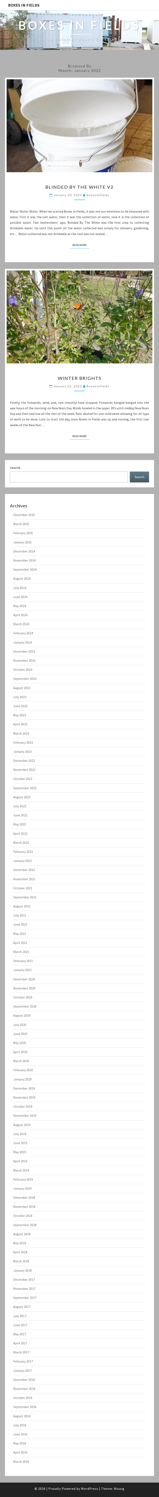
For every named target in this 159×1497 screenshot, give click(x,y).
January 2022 (22, 861)
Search (15, 468)
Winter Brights (79, 378)
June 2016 (20, 1434)
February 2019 (23, 1179)
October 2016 (22, 1398)
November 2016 (24, 1389)
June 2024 (20, 597)
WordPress (89, 1488)
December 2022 (24, 760)
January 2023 (22, 751)
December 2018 (24, 1197)
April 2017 (20, 1343)
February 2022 (23, 852)
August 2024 (21, 578)
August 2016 (21, 1416)
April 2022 (20, 833)
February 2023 (23, 742)
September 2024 (24, 569)
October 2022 (22, 779)
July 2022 (19, 806)
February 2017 (23, 1361)
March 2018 (21, 1261)
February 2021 (23, 961)
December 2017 (24, 1279)
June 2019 (20, 1143)
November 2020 (24, 988)
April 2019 (20, 1161)
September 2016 (24, 1407)
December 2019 (24, 1088)
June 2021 (20, 924)
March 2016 (21, 1462)
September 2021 (24, 897)
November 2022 (24, 770)
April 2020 (20, 1052)
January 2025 (22, 542)
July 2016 (19, 1425)
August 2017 (21, 1307)
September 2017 (24, 1298)
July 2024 (19, 588)
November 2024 (24, 560)
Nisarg (119, 1488)
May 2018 (19, 1243)
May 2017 (19, 1334)
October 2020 (22, 997)
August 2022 (21, 797)
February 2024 (23, 633)
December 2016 (24, 1380)
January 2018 (22, 1270)
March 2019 (21, 1170)
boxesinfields (98, 195)
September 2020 (24, 1006)
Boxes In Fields (24, 5)
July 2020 (19, 1025)
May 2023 (19, 715)
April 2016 (20, 1452)
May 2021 (19, 934)
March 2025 (21, 524)
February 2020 (23, 1070)
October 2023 (22, 669)
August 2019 (21, 1125)
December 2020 (24, 979)
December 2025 (24, 515)
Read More (80, 245)
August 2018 (21, 1234)
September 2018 (24, 1225)
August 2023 (21, 688)
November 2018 (24, 1206)
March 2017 (21, 1352)
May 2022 (19, 824)
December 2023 (24, 651)
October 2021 (22, 888)
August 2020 (21, 1015)
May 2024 (19, 606)
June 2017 (20, 1325)
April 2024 (20, 615)
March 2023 (21, 733)
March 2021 (21, 952)
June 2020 (20, 1034)
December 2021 (24, 870)
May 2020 (19, 1043)
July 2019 (19, 1134)
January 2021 (22, 970)
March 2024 (21, 624)
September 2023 (24, 679)
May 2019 (19, 1152)
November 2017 (24, 1288)
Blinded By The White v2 (79, 187)
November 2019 (24, 1097)
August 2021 (21, 906)
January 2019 (22, 1188)
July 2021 (19, 915)
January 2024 (22, 642)
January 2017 (22, 1370)
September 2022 (24, 788)
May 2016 (19, 1443)
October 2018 (22, 1216)
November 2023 (24, 660)
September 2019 (24, 1115)
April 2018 (20, 1252)
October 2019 (22, 1106)
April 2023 (20, 724)
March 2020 (21, 1061)
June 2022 (20, 815)
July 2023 (19, 697)
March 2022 (21, 842)
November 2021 (24, 879)
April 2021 (20, 943)
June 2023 (20, 706)
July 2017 (19, 1316)
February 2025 (23, 533)
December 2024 (24, 551)
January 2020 (22, 1079)
